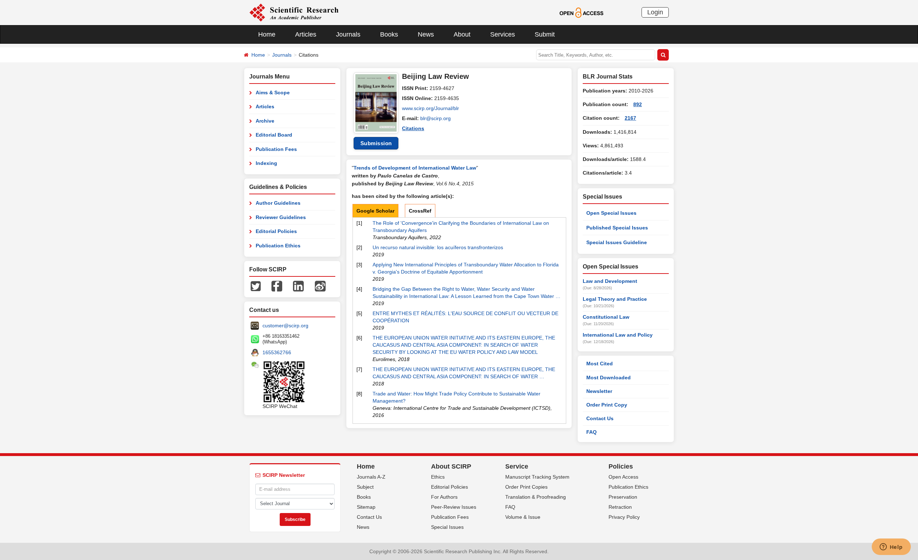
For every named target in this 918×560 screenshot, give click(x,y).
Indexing (266, 163)
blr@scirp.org (435, 118)
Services (502, 34)
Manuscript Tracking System (537, 477)
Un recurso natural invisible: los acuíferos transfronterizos (438, 247)
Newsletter (599, 391)
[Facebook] (276, 286)
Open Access (623, 477)
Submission (376, 143)
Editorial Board (274, 135)
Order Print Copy (606, 405)
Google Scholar (375, 211)
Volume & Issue (522, 517)
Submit (545, 34)
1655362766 (276, 352)
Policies (621, 466)
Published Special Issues (617, 228)
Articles (305, 34)
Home (266, 34)
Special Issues (447, 527)
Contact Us (600, 418)
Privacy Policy (624, 517)
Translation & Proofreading (535, 497)
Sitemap (366, 507)
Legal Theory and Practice (615, 299)
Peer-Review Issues (453, 507)
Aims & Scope (273, 92)
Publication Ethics (278, 245)
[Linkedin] (298, 286)
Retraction (620, 507)
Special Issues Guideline (616, 242)
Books (389, 34)
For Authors (444, 497)
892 (637, 104)
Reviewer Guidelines (281, 217)
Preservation (623, 497)
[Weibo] (320, 286)
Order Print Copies (526, 487)
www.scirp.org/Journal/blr (430, 108)
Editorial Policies (276, 231)
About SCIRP (451, 466)
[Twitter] (256, 286)
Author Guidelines (278, 203)
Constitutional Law (606, 317)
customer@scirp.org (285, 325)
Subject (365, 487)
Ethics (438, 477)
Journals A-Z (371, 477)
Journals (348, 34)
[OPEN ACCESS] (581, 12)
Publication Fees (276, 149)
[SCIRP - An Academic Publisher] (294, 12)
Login (655, 12)
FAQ (591, 432)
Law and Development (610, 281)
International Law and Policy (618, 335)
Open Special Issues (611, 213)
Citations (413, 128)
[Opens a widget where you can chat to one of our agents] (891, 547)
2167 (630, 118)
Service (516, 466)
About (462, 34)
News (426, 34)
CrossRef (420, 211)
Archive (265, 121)
